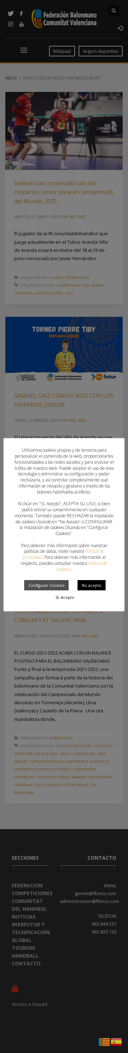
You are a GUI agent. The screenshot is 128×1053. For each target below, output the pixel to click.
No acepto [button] (91, 585)
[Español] (117, 1041)
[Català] (104, 1041)
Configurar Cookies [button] (46, 585)
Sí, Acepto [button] (64, 597)
